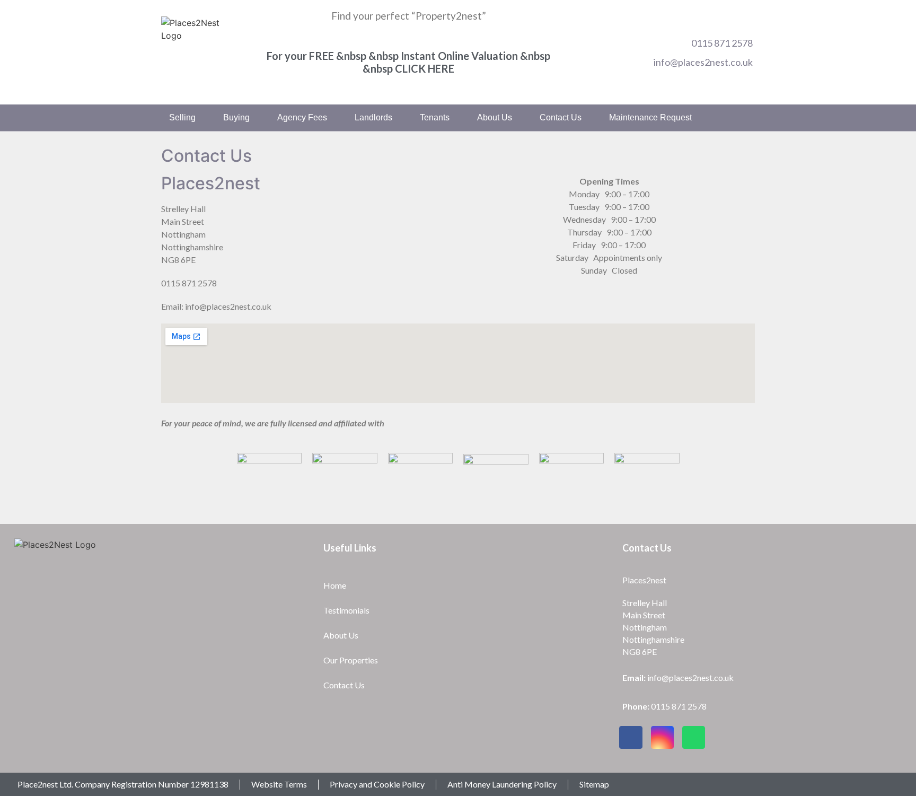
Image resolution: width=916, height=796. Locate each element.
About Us (340, 635)
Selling (182, 117)
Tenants (435, 117)
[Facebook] (630, 737)
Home (334, 585)
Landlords (373, 117)
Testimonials (346, 610)
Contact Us (561, 117)
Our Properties (350, 660)
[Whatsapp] (693, 737)
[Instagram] (662, 737)
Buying (236, 117)
